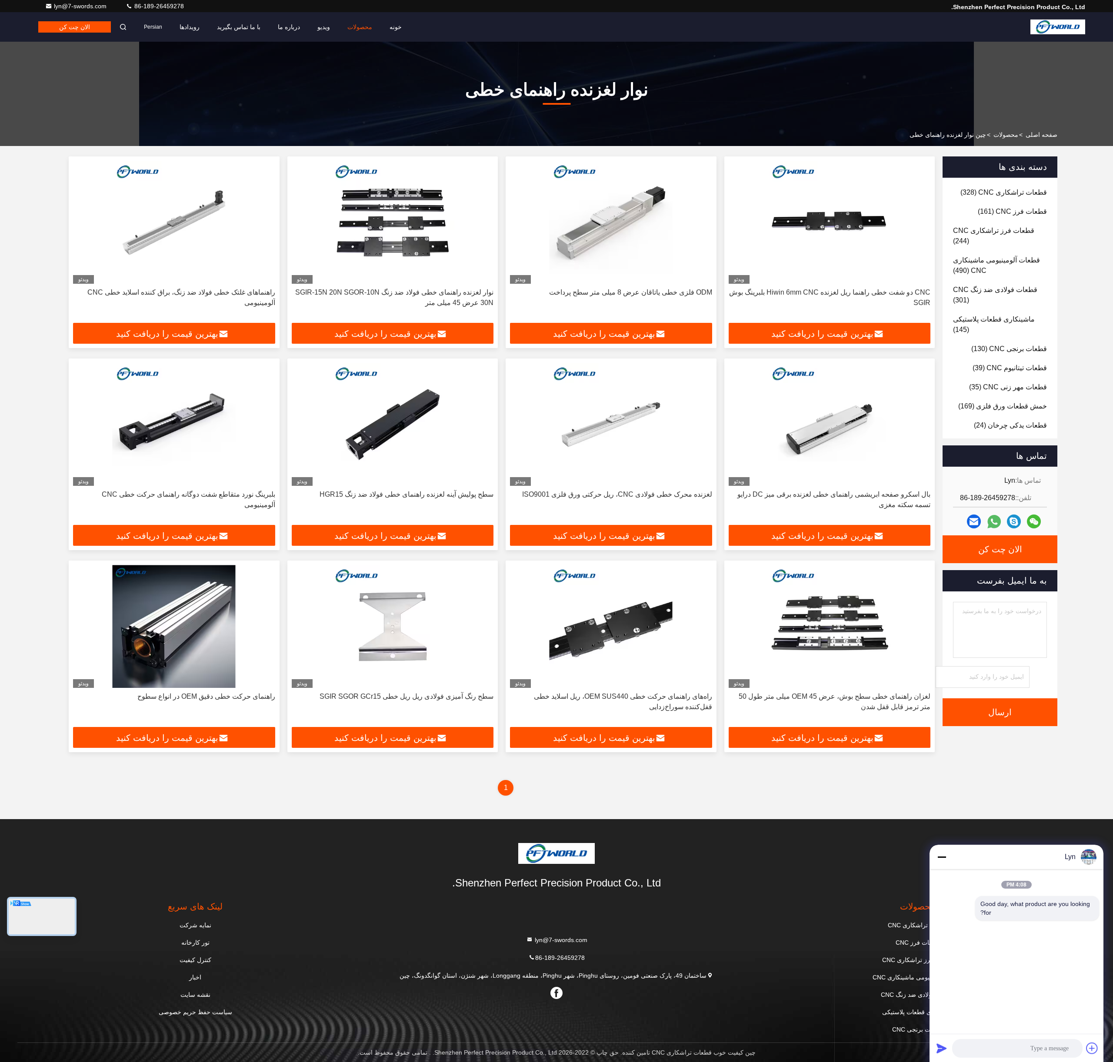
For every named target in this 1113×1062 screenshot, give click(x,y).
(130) (1009, 348)
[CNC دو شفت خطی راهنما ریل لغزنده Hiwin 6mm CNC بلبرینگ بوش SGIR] (830, 222)
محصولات (359, 26)
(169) (1002, 406)
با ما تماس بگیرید (238, 26)
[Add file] (1092, 1048)
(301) (995, 295)
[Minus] (941, 857)
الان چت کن (74, 26)
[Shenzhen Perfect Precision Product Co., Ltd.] (1057, 27)
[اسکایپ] (1014, 521)
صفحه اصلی (1041, 134)
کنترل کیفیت (195, 959)
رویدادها (190, 26)
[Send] (942, 1048)
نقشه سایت (195, 994)
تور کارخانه (195, 942)
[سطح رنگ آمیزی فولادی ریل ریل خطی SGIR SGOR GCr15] (393, 626)
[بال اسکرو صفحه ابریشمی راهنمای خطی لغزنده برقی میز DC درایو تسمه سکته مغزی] (830, 424)
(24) (1010, 425)
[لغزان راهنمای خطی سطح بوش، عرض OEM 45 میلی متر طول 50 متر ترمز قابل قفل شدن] (830, 626)
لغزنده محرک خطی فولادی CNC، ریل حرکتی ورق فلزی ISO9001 (617, 494)
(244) (993, 236)
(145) (994, 324)
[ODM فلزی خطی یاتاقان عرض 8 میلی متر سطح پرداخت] (611, 222)
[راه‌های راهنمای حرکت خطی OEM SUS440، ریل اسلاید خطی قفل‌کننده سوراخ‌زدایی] (611, 626)
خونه (396, 26)
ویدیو (323, 26)
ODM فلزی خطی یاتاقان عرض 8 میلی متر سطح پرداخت (630, 292)
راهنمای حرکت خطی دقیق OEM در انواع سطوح (206, 696)
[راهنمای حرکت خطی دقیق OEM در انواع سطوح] (174, 626)
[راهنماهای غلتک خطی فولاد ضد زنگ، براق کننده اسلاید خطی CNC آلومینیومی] (174, 222)
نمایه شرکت (195, 925)
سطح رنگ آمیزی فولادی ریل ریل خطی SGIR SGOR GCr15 (406, 696)
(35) (1008, 387)
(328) (1003, 192)
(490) (996, 265)
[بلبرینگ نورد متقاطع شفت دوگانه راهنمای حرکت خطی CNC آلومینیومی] (174, 424)
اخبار (195, 977)
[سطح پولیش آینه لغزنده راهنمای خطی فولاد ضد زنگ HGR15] (393, 424)
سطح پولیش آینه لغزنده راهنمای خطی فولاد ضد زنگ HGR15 (406, 494)
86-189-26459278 (158, 6)
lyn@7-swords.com (81, 6)
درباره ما (289, 26)
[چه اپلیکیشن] (994, 522)
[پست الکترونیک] (974, 521)
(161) (1012, 211)
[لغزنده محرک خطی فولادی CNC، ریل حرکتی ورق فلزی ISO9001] (611, 424)
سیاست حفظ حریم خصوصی (195, 1012)
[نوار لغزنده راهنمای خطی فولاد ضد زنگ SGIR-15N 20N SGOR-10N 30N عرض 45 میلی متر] (393, 222)
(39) (1010, 368)
